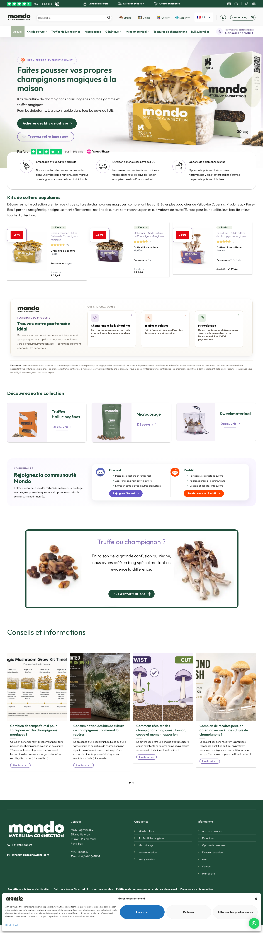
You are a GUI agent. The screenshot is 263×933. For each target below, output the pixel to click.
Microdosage (93, 31)
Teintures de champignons (170, 31)
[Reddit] (247, 4)
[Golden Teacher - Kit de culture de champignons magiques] (27, 251)
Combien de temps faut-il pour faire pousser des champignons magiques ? (33, 730)
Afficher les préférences (235, 912)
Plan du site (208, 873)
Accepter (142, 912)
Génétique (112, 31)
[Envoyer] (109, 18)
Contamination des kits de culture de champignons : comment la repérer (98, 730)
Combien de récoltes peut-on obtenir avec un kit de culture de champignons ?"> (224, 717)
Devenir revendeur (213, 852)
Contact (206, 866)
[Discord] (254, 4)
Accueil (17, 31)
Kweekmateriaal (136, 31)
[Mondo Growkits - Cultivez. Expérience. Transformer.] (19, 17)
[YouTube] (236, 4)
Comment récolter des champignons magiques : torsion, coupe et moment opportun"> (162, 717)
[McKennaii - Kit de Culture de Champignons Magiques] (110, 250)
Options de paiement (214, 845)
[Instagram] (229, 4)
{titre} (8, 925)
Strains (127, 17)
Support (183, 17)
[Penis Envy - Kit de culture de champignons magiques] (193, 248)
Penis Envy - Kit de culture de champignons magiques (231, 234)
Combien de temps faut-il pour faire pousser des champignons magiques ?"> (34, 717)
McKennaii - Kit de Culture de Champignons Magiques (149, 234)
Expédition (208, 838)
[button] (256, 899)
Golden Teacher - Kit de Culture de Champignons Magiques (64, 236)
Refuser (188, 912)
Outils (165, 17)
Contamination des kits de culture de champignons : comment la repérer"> (93, 717)
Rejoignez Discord (126, 493)
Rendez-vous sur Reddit (204, 493)
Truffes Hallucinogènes (65, 31)
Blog (204, 859)
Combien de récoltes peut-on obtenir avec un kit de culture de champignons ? (223, 730)
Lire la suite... (20, 765)
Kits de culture (36, 31)
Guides (146, 17)
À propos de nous (211, 831)
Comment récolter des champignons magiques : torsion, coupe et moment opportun (161, 730)
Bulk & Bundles (200, 31)
